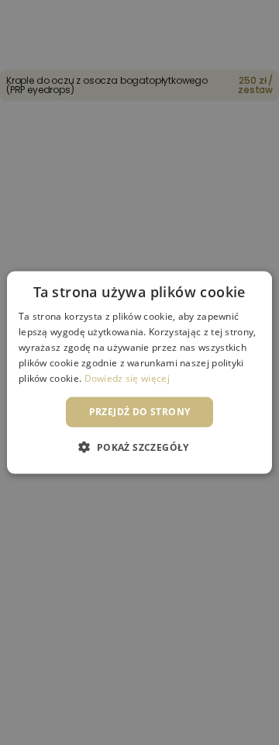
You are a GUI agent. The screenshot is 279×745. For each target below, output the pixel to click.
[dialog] (139, 372)
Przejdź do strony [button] (140, 411)
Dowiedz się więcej (127, 377)
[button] (139, 446)
